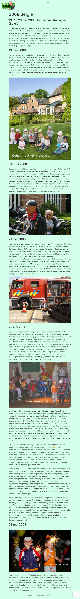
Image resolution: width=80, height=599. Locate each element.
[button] (48, 3)
